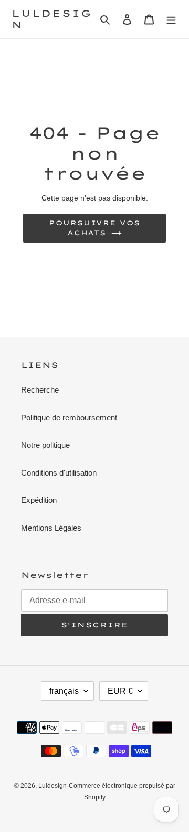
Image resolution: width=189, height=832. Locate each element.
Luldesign (51, 19)
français (64, 691)
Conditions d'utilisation (59, 472)
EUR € (120, 691)
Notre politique (45, 444)
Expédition (39, 500)
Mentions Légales (51, 527)
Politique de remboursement (69, 417)
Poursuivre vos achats (95, 227)
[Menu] (171, 19)
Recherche (40, 389)
